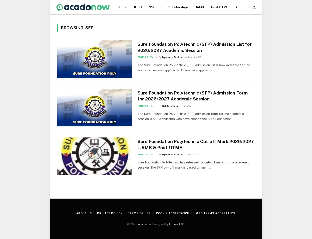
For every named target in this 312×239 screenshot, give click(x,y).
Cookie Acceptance (172, 213)
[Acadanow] (83, 7)
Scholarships (178, 7)
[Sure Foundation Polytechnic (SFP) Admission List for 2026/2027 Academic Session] (94, 59)
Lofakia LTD (176, 224)
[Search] (254, 7)
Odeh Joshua (170, 105)
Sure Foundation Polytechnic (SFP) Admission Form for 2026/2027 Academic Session (193, 96)
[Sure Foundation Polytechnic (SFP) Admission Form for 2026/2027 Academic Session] (94, 108)
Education (145, 57)
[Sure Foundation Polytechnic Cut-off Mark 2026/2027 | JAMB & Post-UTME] (94, 156)
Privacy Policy (109, 213)
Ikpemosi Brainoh (172, 57)
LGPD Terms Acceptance (215, 213)
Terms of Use (139, 213)
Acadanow (144, 224)
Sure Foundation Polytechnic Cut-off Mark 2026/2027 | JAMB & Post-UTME (196, 144)
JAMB (200, 7)
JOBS (138, 7)
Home (121, 7)
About (240, 7)
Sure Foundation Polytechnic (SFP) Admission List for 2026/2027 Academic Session (195, 47)
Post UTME (219, 7)
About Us (84, 213)
